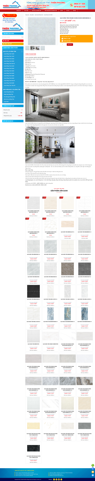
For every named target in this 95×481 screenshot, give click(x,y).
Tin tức (67, 10)
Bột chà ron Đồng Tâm (9, 99)
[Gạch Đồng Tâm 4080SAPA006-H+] (67, 269)
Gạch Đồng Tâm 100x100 (9, 85)
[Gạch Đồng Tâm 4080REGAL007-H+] (67, 224)
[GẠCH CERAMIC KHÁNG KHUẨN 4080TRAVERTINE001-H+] (33, 203)
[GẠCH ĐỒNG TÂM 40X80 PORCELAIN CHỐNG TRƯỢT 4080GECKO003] (67, 425)
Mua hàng (70, 44)
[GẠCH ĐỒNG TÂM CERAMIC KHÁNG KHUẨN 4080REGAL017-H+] (67, 403)
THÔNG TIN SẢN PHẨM (30, 54)
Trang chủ (18, 10)
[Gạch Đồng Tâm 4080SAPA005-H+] (50, 269)
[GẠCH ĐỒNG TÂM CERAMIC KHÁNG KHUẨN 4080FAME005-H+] (84, 358)
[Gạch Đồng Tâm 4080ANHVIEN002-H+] (84, 313)
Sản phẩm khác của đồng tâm (51, 10)
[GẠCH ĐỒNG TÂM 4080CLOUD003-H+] (84, 291)
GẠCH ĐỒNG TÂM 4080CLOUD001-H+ (50, 299)
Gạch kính (6, 101)
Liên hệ (74, 10)
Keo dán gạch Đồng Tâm (9, 96)
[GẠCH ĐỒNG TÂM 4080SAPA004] (33, 269)
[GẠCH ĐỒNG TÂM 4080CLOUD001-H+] (50, 291)
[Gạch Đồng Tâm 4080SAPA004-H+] (50, 246)
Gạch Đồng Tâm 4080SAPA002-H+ (67, 254)
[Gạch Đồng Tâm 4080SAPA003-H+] (84, 246)
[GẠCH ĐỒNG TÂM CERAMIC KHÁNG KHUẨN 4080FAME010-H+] (67, 381)
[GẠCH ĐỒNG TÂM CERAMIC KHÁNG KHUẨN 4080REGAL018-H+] (84, 403)
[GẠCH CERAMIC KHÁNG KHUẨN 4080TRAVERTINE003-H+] (67, 203)
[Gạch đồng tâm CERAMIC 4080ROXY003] (50, 336)
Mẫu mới (7, 40)
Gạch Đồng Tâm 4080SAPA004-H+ (50, 254)
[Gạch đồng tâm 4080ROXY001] (33, 336)
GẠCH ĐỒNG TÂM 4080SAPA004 (33, 276)
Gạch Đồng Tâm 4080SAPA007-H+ (84, 276)
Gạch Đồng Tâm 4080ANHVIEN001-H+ (67, 321)
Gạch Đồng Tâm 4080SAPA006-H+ (67, 276)
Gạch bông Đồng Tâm (9, 91)
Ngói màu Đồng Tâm (8, 94)
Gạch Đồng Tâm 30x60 (9, 70)
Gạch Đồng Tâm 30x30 (9, 68)
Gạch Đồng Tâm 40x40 (9, 73)
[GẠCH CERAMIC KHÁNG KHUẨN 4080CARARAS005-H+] (33, 224)
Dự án (61, 10)
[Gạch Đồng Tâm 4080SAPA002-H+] (67, 246)
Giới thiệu (26, 10)
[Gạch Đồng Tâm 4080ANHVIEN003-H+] (50, 313)
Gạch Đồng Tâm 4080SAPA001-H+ (33, 254)
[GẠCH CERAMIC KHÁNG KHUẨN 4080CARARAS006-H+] (50, 224)
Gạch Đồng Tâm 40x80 (9, 75)
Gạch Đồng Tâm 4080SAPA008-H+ (33, 299)
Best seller (8, 43)
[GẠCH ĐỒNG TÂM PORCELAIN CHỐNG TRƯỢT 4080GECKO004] (84, 425)
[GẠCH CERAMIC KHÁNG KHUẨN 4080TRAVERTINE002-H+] (50, 203)
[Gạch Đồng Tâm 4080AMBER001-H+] (84, 224)
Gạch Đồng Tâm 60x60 (9, 78)
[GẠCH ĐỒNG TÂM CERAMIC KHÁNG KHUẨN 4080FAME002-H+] (33, 358)
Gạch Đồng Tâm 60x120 (9, 80)
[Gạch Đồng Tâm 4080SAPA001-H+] (33, 246)
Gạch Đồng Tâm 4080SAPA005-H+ (50, 276)
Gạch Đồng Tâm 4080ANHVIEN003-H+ (50, 321)
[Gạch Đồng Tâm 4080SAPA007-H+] (84, 269)
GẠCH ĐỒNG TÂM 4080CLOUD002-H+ (67, 299)
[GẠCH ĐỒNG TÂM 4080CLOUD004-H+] (33, 313)
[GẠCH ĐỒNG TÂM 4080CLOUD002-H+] (67, 291)
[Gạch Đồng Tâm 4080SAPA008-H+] (33, 291)
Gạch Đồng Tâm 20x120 (9, 63)
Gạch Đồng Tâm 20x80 (9, 61)
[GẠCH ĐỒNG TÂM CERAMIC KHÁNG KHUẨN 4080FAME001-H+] (84, 336)
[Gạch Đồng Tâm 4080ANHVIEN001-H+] (67, 313)
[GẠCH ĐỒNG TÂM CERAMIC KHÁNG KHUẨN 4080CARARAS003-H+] (50, 403)
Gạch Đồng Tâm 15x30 (9, 56)
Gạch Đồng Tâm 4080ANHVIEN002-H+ (85, 321)
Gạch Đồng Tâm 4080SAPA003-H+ (84, 254)
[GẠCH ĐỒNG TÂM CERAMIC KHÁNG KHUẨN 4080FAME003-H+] (50, 358)
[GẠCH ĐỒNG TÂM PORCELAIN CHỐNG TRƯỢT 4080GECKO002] (50, 425)
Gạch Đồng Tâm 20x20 (9, 58)
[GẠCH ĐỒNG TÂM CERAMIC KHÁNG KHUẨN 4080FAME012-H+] (84, 381)
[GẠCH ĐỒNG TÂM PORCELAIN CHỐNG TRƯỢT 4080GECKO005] (33, 448)
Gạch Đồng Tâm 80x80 (9, 83)
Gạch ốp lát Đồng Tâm (36, 10)
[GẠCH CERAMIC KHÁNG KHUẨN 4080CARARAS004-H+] (84, 203)
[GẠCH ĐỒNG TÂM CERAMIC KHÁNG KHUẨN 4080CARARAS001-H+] (67, 336)
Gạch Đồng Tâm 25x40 (9, 66)
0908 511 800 (66, 38)
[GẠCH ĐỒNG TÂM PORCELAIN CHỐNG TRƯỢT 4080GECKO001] (33, 425)
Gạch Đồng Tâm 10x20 (9, 53)
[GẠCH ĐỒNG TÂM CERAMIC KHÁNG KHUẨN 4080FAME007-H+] (33, 381)
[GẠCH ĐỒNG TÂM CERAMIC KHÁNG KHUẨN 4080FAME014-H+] (33, 403)
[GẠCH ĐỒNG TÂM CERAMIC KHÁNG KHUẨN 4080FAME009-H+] (50, 381)
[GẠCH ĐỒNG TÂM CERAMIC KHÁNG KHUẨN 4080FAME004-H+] (67, 358)
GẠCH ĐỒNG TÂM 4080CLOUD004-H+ (33, 321)
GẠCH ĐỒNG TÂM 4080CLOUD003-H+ (84, 299)
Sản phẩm (32, 14)
